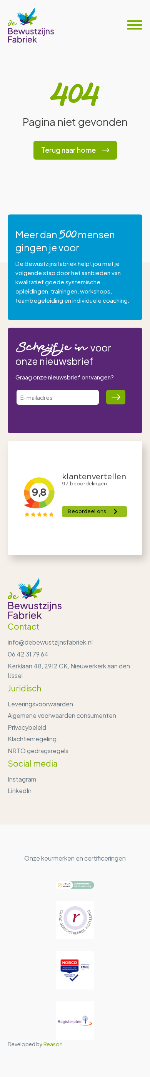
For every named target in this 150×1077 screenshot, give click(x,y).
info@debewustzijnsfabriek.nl (50, 642)
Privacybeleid (27, 727)
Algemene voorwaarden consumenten (62, 715)
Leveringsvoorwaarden (40, 704)
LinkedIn (20, 791)
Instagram (22, 779)
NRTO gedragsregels (38, 751)
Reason (53, 1044)
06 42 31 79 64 (28, 654)
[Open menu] (134, 25)
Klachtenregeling (32, 739)
